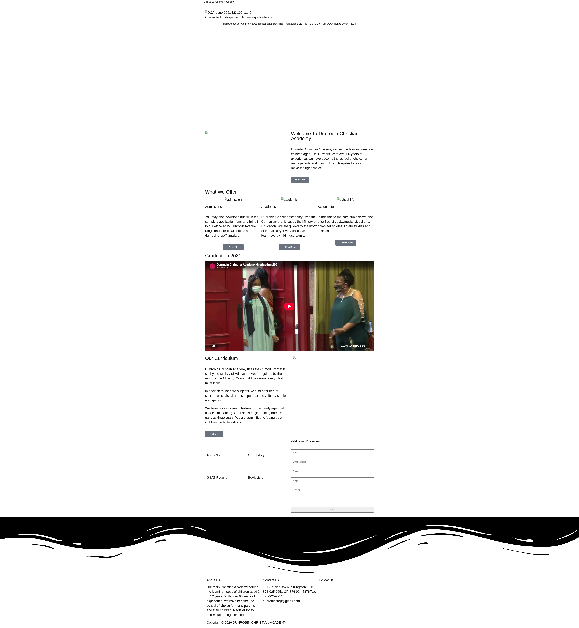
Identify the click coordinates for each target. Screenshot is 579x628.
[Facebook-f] (322, 4)
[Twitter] (330, 4)
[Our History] (252, 445)
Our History (256, 455)
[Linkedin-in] (347, 4)
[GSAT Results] (210, 467)
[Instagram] (355, 4)
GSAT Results (217, 477)
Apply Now (214, 455)
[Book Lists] (252, 467)
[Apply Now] (210, 445)
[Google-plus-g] (339, 4)
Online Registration (286, 24)
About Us (234, 24)
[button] (235, 24)
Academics (259, 24)
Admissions (247, 24)
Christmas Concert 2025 (343, 24)
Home (226, 24)
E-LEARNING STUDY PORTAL (313, 24)
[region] (289, 78)
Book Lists (270, 24)
